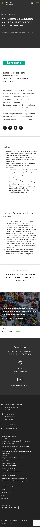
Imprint (24, 520)
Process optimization (9, 465)
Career (4, 495)
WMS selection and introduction (12, 471)
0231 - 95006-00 (20, 371)
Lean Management (8, 463)
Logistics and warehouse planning (13, 457)
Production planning (9, 468)
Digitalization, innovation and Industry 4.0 (15, 446)
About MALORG (6, 492)
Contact (4, 498)
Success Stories (7, 486)
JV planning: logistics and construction (14, 478)
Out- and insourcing (8, 443)
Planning (4, 455)
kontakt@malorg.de (11, 428)
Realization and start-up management (14, 481)
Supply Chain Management (11, 449)
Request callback (20, 385)
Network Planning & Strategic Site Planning (16, 441)
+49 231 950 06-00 (10, 424)
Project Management (9, 475)
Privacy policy (7, 523)
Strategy (4, 438)
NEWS (3, 489)
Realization (5, 473)
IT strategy (5, 460)
